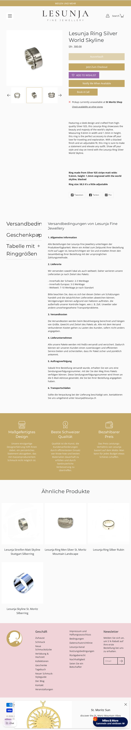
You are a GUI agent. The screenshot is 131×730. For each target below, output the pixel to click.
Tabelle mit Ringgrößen (21, 250)
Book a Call (83, 92)
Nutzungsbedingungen (81, 651)
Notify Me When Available (97, 83)
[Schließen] (125, 704)
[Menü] (9, 16)
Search (115, 15)
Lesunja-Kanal (77, 646)
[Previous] (8, 95)
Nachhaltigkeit (77, 659)
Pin (110, 195)
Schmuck (40, 642)
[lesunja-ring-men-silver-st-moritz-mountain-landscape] (65, 523)
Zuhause (40, 637)
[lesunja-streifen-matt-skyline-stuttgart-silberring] (22, 523)
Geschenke (41, 665)
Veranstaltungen (44, 689)
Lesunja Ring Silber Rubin (108, 549)
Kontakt (39, 685)
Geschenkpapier (24, 235)
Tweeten (78, 195)
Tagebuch (40, 669)
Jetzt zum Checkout (96, 67)
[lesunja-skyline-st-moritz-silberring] (22, 583)
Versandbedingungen (24, 224)
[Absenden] (121, 661)
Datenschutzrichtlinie (80, 642)
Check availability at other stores (87, 106)
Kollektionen (42, 661)
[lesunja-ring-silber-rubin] (108, 523)
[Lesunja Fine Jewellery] (65, 16)
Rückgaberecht (77, 655)
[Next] (60, 95)
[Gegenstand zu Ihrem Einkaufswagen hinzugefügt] (122, 15)
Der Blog (39, 681)
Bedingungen (76, 638)
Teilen (96, 195)
